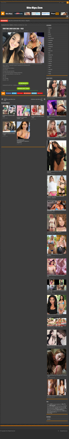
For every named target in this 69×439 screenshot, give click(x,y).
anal (51, 404)
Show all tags (49, 412)
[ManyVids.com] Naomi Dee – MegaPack (55, 395)
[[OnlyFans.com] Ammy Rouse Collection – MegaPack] (56, 155)
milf (63, 409)
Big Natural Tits (59, 404)
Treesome (50, 69)
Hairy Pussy (50, 44)
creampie (65, 405)
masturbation (59, 409)
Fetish (59, 408)
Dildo (63, 407)
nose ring (17, 90)
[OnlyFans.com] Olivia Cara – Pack (10, 99)
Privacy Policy (3, 2)
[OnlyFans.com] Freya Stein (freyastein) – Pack (56, 345)
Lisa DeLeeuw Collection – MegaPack (54, 231)
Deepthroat (60, 407)
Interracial (50, 50)
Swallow (50, 65)
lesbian (54, 409)
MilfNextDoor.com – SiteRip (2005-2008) (55, 326)
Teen (49, 67)
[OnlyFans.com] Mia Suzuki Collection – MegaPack (56, 97)
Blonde (10, 90)
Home (3, 13)
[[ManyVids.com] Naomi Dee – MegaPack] (56, 387)
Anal (49, 30)
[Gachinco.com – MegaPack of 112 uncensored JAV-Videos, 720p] (56, 285)
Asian (53, 404)
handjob (48, 409)
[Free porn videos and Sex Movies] (34, 7)
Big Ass (55, 404)
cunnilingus (56, 407)
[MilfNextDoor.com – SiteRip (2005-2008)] (56, 322)
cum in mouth (49, 407)
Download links (23, 88)
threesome (53, 411)
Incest (49, 48)
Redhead (50, 59)
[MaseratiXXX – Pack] (56, 205)
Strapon (49, 63)
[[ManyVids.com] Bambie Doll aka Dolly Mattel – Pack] (56, 266)
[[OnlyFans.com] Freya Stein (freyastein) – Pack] (56, 337)
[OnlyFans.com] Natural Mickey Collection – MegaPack (19, 20)
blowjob (13, 90)
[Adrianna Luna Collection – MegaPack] (56, 304)
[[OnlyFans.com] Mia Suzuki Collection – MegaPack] (56, 88)
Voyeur (49, 71)
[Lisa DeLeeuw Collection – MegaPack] (56, 222)
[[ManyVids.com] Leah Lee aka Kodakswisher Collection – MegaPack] (56, 185)
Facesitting (50, 40)
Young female (35, 90)
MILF (49, 52)
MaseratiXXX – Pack (51, 210)
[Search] (68, 3)
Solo (26, 90)
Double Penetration (52, 408)
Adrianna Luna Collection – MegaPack (54, 314)
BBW (49, 32)
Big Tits (49, 36)
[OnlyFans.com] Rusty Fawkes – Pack (22, 118)
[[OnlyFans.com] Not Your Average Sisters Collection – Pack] (56, 361)
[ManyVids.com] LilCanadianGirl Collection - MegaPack (23, 141)
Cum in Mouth (51, 38)
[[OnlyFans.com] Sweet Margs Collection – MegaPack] (56, 244)
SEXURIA (48, 419)
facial (56, 408)
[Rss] (59, 2)
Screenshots (23, 83)
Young (31, 90)
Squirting (50, 61)
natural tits (49, 410)
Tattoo (28, 90)
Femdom (50, 42)
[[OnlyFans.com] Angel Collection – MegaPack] (56, 128)
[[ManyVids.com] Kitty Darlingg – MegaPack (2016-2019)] (56, 107)
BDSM (49, 34)
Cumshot (53, 407)
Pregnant (50, 57)
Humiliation (50, 46)
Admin (5, 30)
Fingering (61, 408)
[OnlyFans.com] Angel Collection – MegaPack (55, 137)
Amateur (7, 90)
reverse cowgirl (22, 90)
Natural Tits (50, 54)
